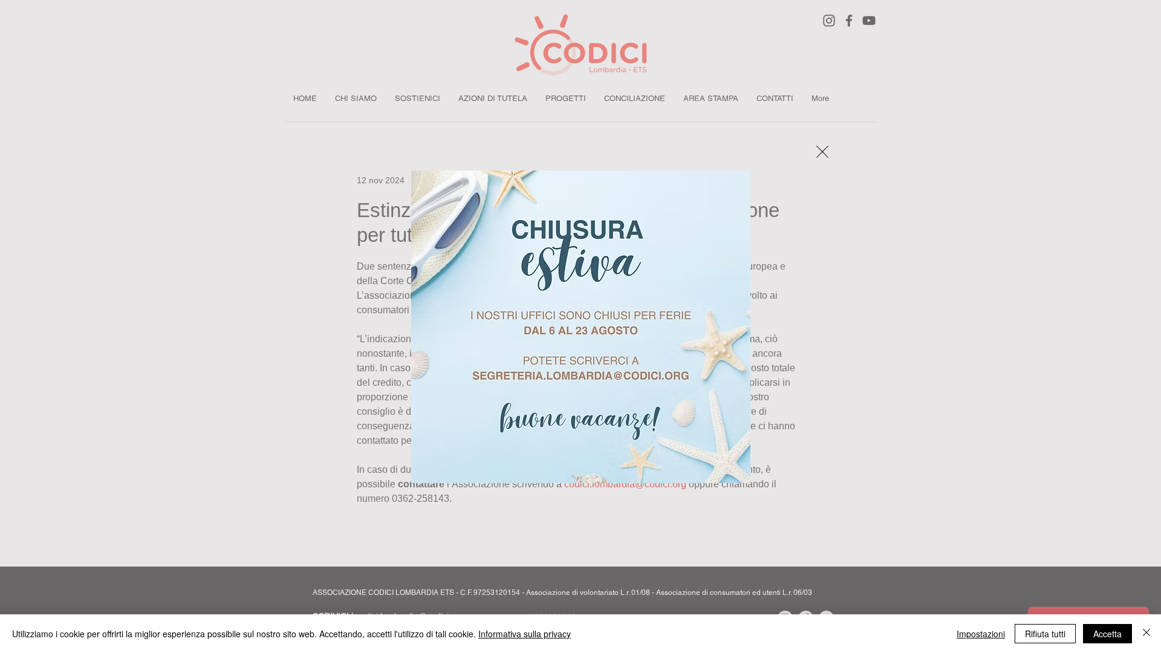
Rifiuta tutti (1045, 634)
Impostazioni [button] (981, 634)
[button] (822, 152)
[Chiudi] (1146, 633)
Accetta (1107, 634)
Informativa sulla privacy (524, 634)
